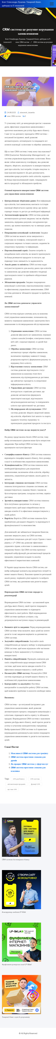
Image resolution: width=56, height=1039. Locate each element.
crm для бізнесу (19, 779)
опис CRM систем (14, 116)
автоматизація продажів (16, 784)
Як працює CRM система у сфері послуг (29, 764)
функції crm (35, 784)
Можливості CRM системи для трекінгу (29, 753)
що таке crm (12, 789)
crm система (35, 779)
